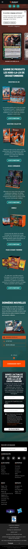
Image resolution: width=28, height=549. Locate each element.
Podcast (3, 472)
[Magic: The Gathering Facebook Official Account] (3, 458)
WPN (16, 474)
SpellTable (4, 504)
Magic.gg (3, 491)
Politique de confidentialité (13, 423)
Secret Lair (4, 502)
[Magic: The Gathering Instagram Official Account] (24, 458)
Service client (14, 532)
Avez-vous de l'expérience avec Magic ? (14, 402)
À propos (17, 466)
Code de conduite (14, 527)
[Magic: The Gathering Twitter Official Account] (8, 458)
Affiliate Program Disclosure (20, 476)
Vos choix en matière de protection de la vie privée (14, 540)
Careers (17, 470)
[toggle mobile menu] (2, 2)
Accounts (17, 468)
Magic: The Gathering (4, 487)
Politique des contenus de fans (14, 534)
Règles (3, 470)
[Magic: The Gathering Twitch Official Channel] (13, 458)
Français (6, 22)
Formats (3, 468)
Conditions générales (12, 424)
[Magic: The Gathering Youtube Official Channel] (19, 458)
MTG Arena (4, 489)
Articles (3, 466)
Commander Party (14, 364)
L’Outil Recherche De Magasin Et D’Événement (7, 495)
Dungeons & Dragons (18, 487)
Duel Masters (18, 489)
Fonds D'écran (5, 474)
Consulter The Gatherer (5, 499)
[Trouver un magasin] (25, 449)
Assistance (18, 472)
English (13, 22)
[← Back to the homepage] (14, 2)
